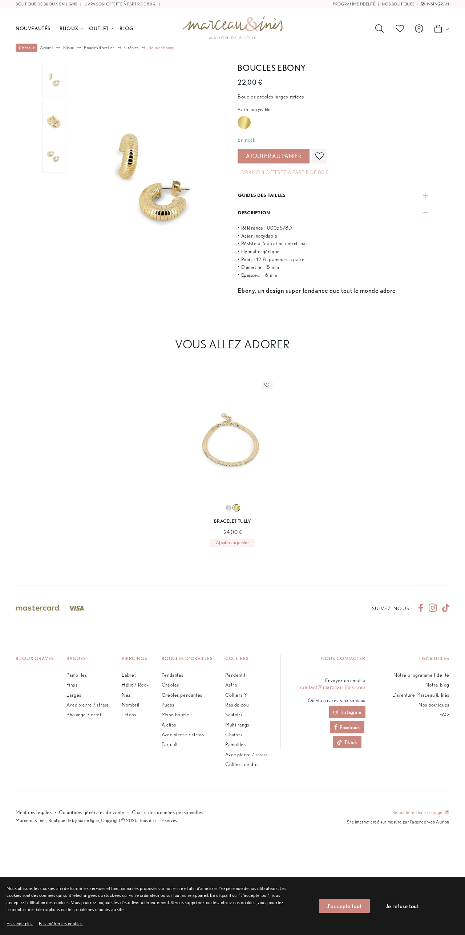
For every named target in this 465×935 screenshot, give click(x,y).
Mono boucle (175, 714)
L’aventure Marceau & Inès (420, 695)
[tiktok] (443, 608)
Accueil (46, 47)
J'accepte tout (344, 906)
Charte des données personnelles (167, 812)
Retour (28, 47)
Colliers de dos (241, 764)
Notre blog (437, 684)
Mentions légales (34, 812)
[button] (61, 923)
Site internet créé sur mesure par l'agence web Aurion (398, 822)
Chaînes (233, 734)
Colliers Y (236, 695)
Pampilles (76, 675)
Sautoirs (234, 714)
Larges (73, 695)
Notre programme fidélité (421, 675)
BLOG (127, 28)
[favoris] (319, 156)
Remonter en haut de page (417, 812)
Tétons (129, 714)
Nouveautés (33, 28)
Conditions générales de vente (92, 812)
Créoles (131, 47)
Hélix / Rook (135, 684)
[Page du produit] (232, 443)
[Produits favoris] (401, 28)
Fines (71, 684)
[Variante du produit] (228, 508)
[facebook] (420, 608)
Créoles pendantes (182, 695)
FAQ (444, 714)
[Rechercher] (381, 28)
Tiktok (350, 742)
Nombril (131, 704)
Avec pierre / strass (87, 704)
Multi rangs (237, 724)
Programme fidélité (354, 4)
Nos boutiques (398, 4)
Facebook (350, 727)
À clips (169, 724)
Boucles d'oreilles (99, 47)
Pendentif (235, 675)
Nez (126, 695)
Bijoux (69, 28)
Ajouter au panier (274, 156)
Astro (231, 684)
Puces (168, 704)
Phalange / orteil (84, 714)
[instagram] (433, 608)
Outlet (99, 28)
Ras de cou (236, 704)
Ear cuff (170, 744)
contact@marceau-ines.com (332, 687)
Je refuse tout (402, 906)
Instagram (437, 4)
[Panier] (439, 29)
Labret (129, 675)
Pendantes (172, 675)
